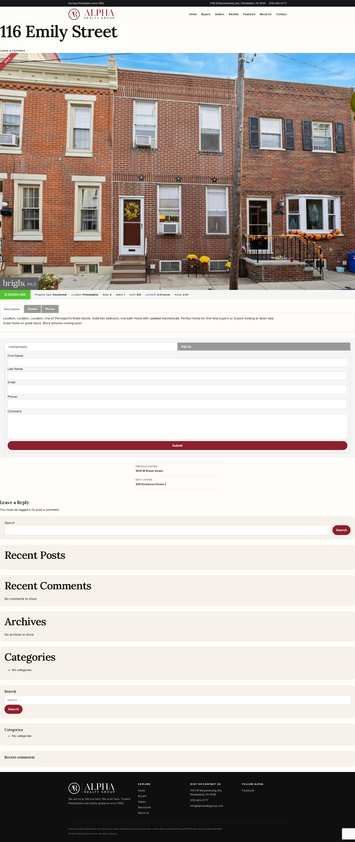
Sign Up (186, 346)
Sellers (219, 14)
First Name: (16, 356)
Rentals (234, 14)
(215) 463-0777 (278, 3)
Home (193, 14)
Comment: (15, 411)
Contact (281, 14)
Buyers (205, 14)
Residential (60, 294)
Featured (249, 14)
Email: (12, 382)
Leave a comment (12, 50)
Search (9, 523)
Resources (144, 807)
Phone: (13, 396)
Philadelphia (90, 294)
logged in (25, 509)
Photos (50, 308)
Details (32, 308)
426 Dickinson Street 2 (151, 482)
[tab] (11, 309)
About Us (265, 14)
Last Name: (15, 369)
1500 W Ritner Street (149, 468)
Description (12, 309)
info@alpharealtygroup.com (206, 805)
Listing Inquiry (18, 346)
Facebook (248, 790)
